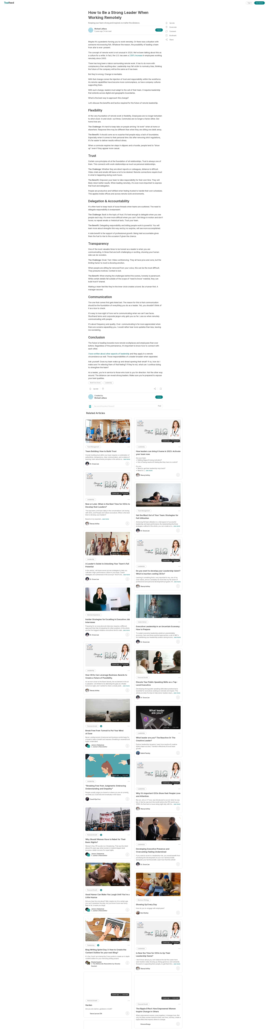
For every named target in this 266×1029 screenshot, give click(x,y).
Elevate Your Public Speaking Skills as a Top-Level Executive (157, 683)
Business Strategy (143, 900)
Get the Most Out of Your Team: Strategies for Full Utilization (157, 516)
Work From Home (95, 383)
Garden (88, 1005)
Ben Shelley (144, 913)
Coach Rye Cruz (95, 799)
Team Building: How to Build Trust (100, 451)
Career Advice (142, 622)
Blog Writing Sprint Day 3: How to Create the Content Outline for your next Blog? (105, 951)
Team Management (144, 511)
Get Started (259, 3)
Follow (159, 30)
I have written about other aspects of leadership (108, 354)
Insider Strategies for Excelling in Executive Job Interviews (107, 620)
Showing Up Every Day (146, 904)
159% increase (135, 55)
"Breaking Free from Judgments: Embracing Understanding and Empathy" (105, 787)
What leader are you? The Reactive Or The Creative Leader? (155, 739)
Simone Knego (145, 1024)
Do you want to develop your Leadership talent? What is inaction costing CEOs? (158, 572)
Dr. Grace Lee (145, 531)
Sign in (250, 3)
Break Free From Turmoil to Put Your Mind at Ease (104, 732)
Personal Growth (143, 677)
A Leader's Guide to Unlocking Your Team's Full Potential (107, 565)
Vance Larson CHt (96, 1013)
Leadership (108, 383)
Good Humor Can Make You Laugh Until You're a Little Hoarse (107, 896)
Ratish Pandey (145, 753)
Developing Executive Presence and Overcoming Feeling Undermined (152, 850)
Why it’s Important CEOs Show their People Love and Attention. (158, 794)
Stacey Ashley (145, 475)
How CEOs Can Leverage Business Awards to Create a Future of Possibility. (106, 676)
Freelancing (90, 945)
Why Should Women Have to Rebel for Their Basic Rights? (105, 840)
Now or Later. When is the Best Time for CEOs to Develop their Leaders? (107, 505)
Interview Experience (93, 615)
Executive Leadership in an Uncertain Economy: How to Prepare (158, 627)
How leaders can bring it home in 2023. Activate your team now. (158, 452)
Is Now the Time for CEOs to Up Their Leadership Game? (153, 954)
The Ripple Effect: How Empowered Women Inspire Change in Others (156, 1010)
